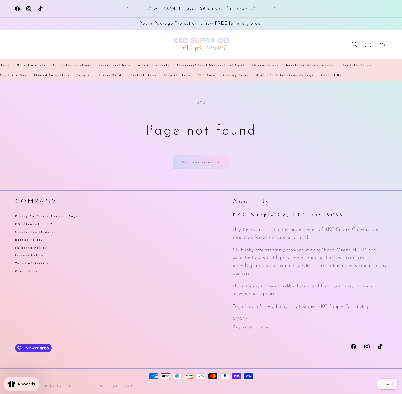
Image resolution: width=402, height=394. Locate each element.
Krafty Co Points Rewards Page (47, 217)
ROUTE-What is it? (34, 224)
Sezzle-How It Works (35, 232)
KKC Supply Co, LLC (52, 386)
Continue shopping (201, 162)
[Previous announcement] (127, 8)
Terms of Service (32, 263)
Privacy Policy (29, 255)
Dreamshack (119, 386)
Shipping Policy (31, 247)
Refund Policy (29, 240)
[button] (355, 44)
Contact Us (26, 271)
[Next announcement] (275, 8)
